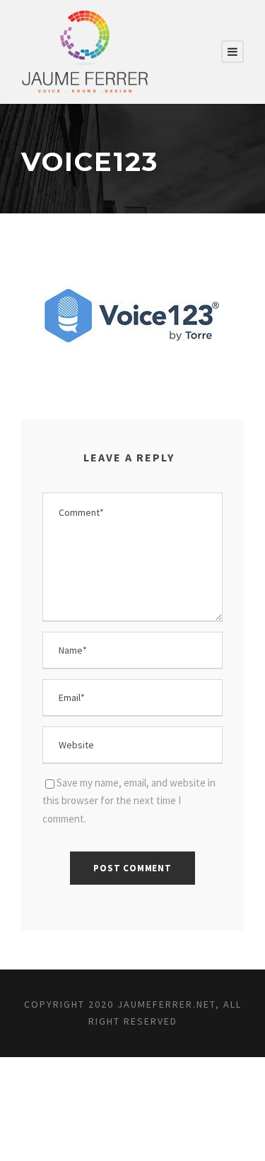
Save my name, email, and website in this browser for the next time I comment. (129, 800)
